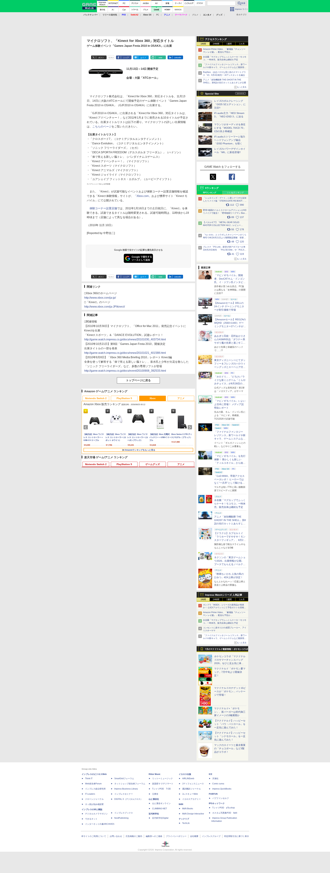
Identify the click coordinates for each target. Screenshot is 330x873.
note (160, 58)
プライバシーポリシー (176, 836)
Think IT (88, 778)
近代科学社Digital (160, 818)
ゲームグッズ (152, 464)
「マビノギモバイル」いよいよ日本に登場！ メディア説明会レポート (229, 404)
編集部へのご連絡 (154, 836)
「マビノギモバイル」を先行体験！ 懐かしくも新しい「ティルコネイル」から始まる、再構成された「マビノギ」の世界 (229, 463)
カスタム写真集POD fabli (224, 813)
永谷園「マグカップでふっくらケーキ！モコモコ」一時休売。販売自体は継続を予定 (229, 503)
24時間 (216, 44)
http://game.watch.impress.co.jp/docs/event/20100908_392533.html (125, 370)
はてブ (143, 58)
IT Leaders (90, 794)
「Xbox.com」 (142, 195)
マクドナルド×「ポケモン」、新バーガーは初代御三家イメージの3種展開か (229, 712)
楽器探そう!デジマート (162, 783)
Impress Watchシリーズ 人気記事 (223, 594)
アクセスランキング (216, 39)
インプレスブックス (123, 813)
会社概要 (194, 836)
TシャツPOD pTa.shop (223, 808)
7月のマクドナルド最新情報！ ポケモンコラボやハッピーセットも (226, 650)
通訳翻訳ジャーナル (191, 789)
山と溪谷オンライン (161, 803)
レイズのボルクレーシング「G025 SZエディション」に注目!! (230, 104)
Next (190, 427)
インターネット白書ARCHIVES (99, 824)
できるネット (91, 819)
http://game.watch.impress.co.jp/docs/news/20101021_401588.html (125, 352)
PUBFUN (213, 794)
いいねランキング (235, 192)
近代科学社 (154, 814)
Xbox (153, 398)
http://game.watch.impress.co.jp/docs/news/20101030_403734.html (125, 339)
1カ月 (242, 44)
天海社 (215, 778)
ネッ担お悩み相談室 (94, 804)
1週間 (229, 44)
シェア (126, 58)
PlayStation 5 (124, 398)
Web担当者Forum (93, 783)
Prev (86, 427)
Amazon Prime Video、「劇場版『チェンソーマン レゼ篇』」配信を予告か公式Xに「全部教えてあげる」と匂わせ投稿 (224, 52)
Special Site (212, 93)
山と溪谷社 (154, 799)
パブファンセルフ (220, 798)
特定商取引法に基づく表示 (236, 836)
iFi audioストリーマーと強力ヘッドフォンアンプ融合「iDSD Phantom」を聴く (229, 140)
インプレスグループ (211, 836)
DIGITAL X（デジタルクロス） (128, 799)
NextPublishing (121, 818)
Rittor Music (155, 774)
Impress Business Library (126, 789)
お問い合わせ (116, 836)
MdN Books (187, 808)
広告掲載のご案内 (134, 836)
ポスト (101, 58)
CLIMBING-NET (159, 808)
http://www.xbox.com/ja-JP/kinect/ (104, 306)
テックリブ (184, 819)
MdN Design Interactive (193, 814)
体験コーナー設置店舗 (103, 208)
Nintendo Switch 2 (96, 398)
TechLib (186, 823)
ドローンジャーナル (94, 799)
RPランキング (209, 192)
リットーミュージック (162, 778)
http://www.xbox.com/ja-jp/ (100, 297)
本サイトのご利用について (93, 836)
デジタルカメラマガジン (96, 814)
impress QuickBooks (221, 789)
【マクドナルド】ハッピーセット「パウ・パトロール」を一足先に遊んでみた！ (229, 724)
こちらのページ (102, 126)
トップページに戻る (138, 380)
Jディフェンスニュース (193, 783)
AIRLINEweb (188, 778)
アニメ (181, 398)
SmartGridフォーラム (124, 778)
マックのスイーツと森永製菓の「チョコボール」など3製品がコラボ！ (229, 748)
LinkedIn (177, 58)
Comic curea (218, 783)
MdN (181, 804)
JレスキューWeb (190, 794)
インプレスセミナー (123, 794)
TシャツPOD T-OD (161, 789)
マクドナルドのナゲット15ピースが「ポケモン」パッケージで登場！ (230, 691)
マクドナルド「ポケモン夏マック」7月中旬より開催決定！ (229, 672)
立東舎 (155, 794)
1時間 (203, 44)
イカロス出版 (185, 774)
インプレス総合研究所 (95, 789)
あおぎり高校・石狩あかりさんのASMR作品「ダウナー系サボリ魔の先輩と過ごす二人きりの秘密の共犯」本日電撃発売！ (229, 343)
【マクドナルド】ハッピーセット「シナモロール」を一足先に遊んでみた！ (229, 736)
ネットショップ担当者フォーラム (129, 783)
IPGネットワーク (217, 803)
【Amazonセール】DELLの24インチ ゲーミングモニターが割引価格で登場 (229, 306)
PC (157, 15)
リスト (111, 58)
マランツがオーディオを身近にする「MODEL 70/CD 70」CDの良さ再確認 (230, 128)
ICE (210, 774)
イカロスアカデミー (191, 799)
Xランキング (212, 188)
